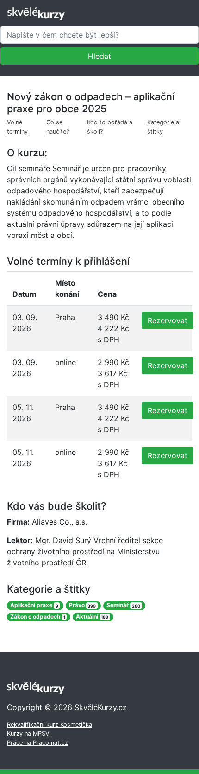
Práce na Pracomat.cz (37, 742)
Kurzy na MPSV (28, 733)
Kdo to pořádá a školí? (109, 126)
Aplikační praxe (34, 605)
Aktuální (92, 616)
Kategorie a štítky (163, 126)
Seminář (123, 605)
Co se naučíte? (57, 126)
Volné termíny (17, 126)
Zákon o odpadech (37, 616)
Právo (82, 605)
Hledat (99, 56)
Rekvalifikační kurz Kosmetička (49, 724)
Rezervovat (167, 320)
